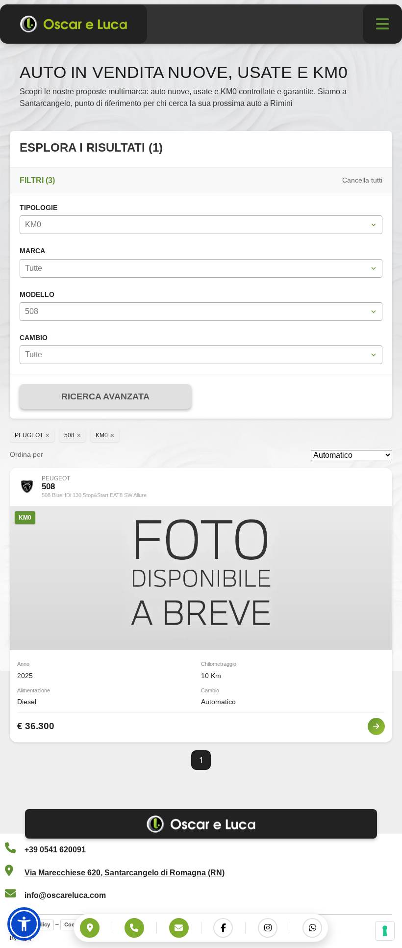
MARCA (32, 251)
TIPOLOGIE (38, 207)
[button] (24, 924)
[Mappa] (90, 928)
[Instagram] (267, 928)
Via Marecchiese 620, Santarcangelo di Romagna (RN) (125, 873)
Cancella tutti (362, 180)
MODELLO (37, 294)
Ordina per (26, 454)
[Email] (179, 928)
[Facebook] (223, 928)
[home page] (73, 24)
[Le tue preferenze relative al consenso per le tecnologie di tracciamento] (385, 931)
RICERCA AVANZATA (105, 396)
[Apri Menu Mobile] (382, 24)
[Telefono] (134, 928)
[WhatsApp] (312, 928)
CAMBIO (34, 338)
